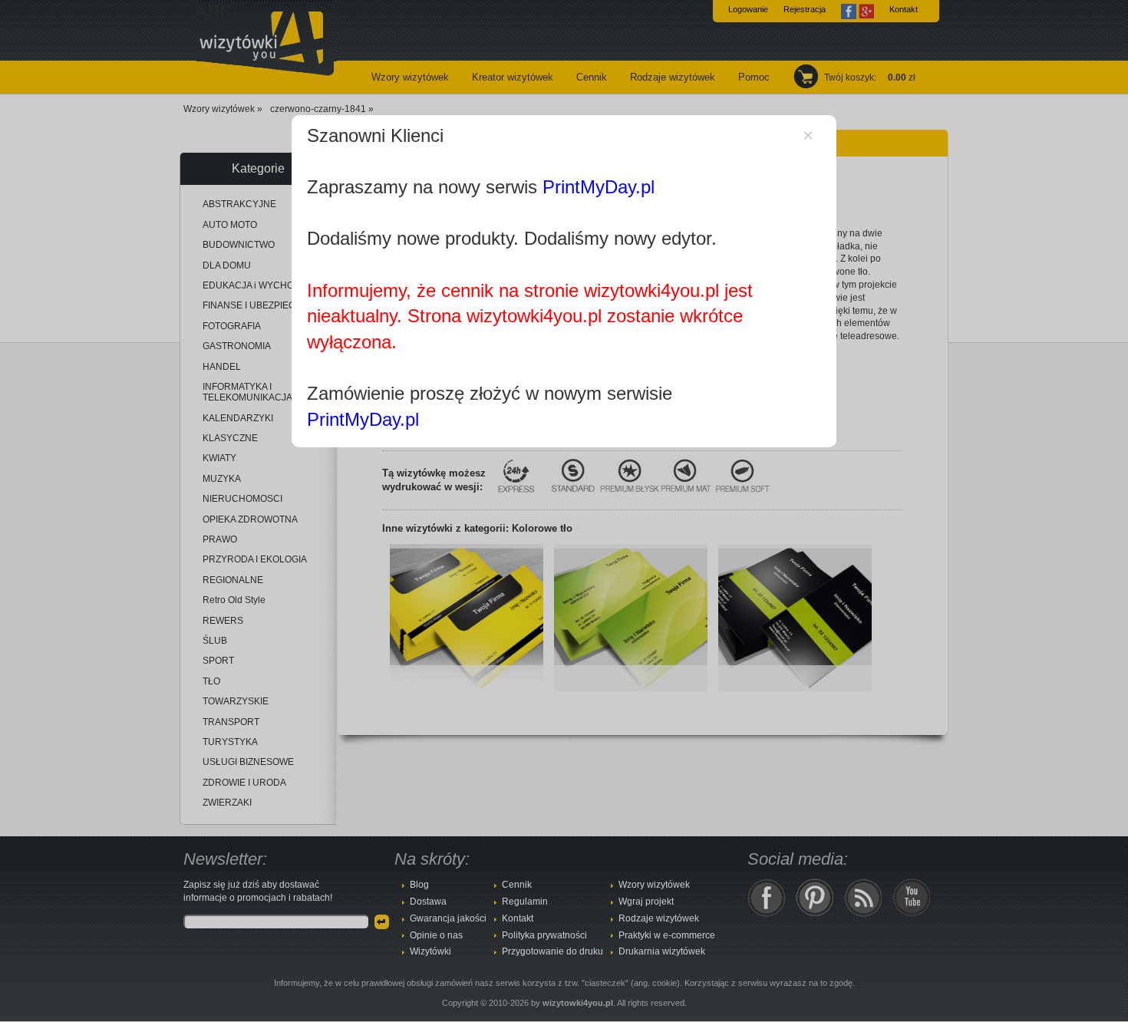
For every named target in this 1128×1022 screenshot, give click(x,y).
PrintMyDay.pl (599, 186)
